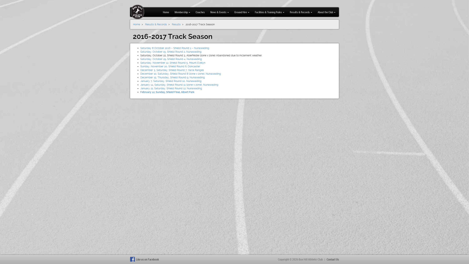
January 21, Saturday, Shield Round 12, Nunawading (171, 88)
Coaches (200, 12)
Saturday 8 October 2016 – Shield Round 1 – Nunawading (174, 48)
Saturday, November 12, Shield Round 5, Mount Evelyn (172, 62)
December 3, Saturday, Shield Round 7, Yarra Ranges (172, 70)
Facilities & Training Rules (268, 12)
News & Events (218, 12)
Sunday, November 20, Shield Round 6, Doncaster (170, 66)
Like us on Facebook (147, 259)
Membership (181, 12)
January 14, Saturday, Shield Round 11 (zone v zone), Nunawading (179, 84)
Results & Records (300, 12)
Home (166, 12)
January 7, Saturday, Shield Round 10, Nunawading (171, 81)
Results (176, 24)
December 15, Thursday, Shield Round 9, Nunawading (172, 77)
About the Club (326, 12)
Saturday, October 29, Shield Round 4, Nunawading (171, 59)
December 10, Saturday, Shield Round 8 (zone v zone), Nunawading (180, 73)
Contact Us (333, 259)
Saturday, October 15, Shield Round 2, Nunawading (171, 51)
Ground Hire (241, 12)
